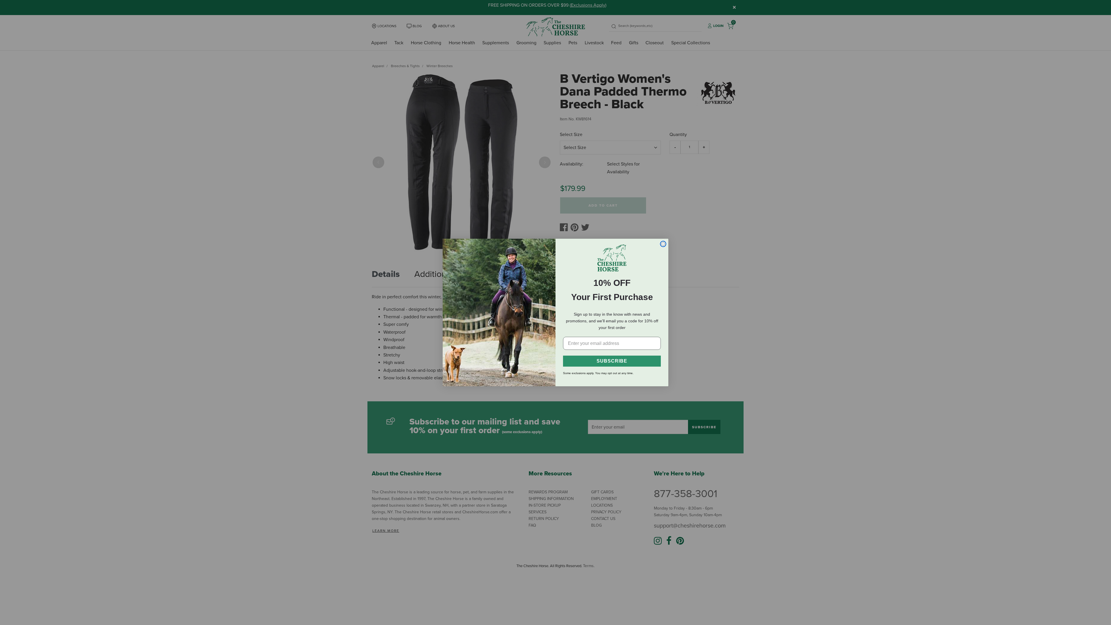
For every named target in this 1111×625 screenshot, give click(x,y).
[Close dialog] (663, 244)
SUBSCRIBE (612, 361)
